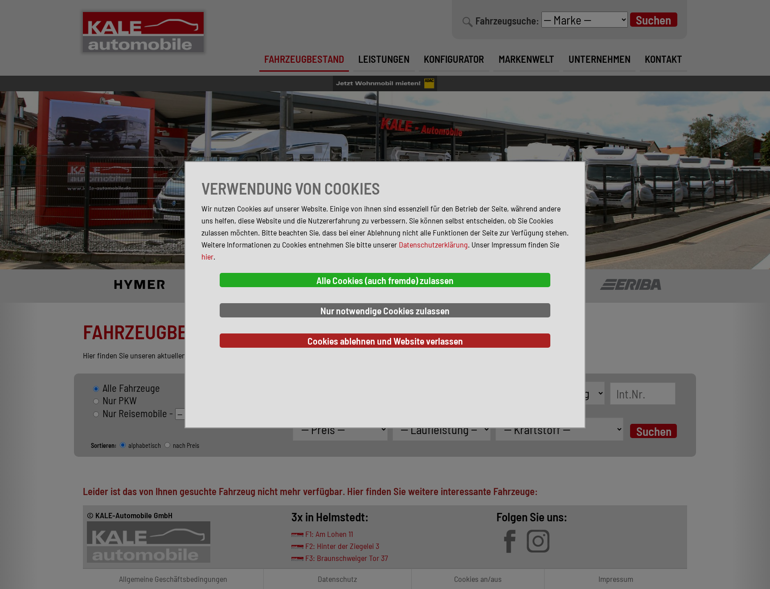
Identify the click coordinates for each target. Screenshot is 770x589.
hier (207, 256)
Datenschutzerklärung (433, 244)
